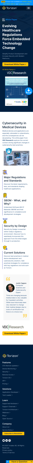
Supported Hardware (9, 403)
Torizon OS (6, 378)
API (3, 381)
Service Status (7, 430)
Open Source (7, 418)
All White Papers (8, 69)
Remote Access (7, 375)
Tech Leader (6, 395)
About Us (5, 427)
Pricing (4, 384)
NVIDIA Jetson (26, 1)
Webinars (5, 412)
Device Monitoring (8, 369)
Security (5, 372)
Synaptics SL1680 (24, 4)
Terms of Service (8, 452)
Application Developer (10, 392)
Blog (4, 415)
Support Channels (8, 406)
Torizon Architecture (9, 409)
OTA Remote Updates (10, 366)
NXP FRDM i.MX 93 (9, 4)
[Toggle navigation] (28, 8)
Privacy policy (7, 450)
